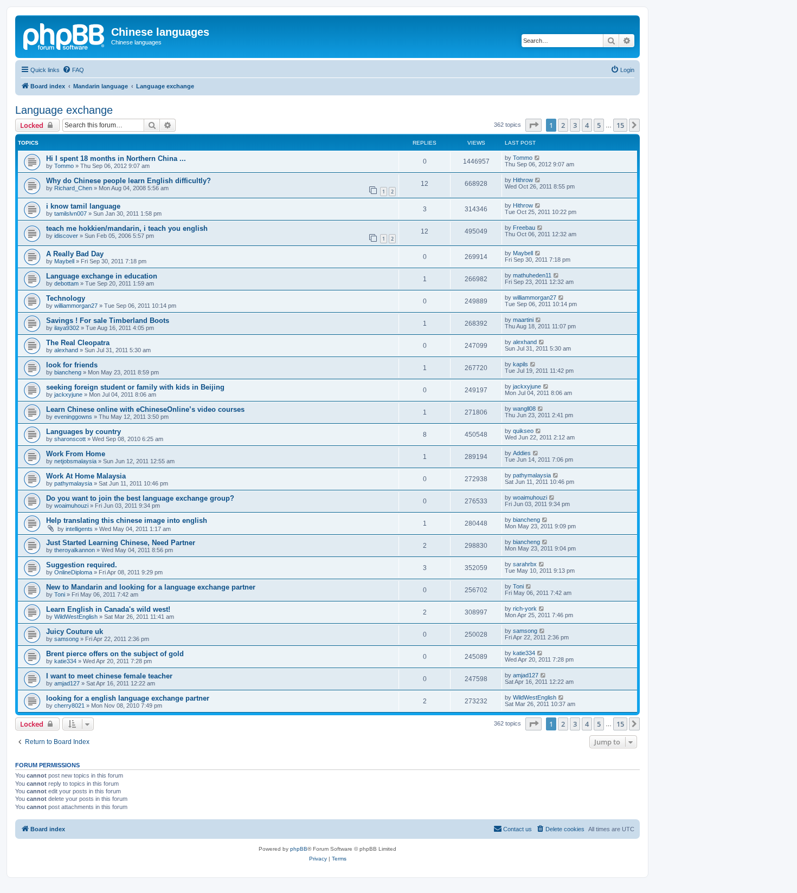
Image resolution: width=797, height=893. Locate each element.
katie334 (65, 661)
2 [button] (563, 125)
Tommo (64, 166)
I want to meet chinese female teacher (109, 676)
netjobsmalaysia (75, 461)
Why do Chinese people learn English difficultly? (128, 181)
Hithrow (523, 180)
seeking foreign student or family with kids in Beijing (135, 387)
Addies (522, 453)
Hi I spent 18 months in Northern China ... (116, 158)
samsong (66, 639)
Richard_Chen (73, 188)
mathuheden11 (532, 275)
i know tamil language (83, 206)
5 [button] (599, 125)
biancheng (67, 372)
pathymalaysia (73, 483)
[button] (533, 125)
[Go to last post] (537, 157)
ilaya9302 (66, 328)
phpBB (298, 849)
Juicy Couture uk (74, 631)
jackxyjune (68, 394)
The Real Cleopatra (78, 343)
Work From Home (75, 454)
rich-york (525, 608)
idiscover (66, 235)
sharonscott (70, 439)
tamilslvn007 (70, 213)
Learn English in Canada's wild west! (108, 609)
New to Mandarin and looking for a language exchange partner (150, 587)
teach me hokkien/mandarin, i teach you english (127, 228)
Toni (59, 594)
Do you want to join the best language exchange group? (140, 498)
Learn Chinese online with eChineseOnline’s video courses (145, 409)
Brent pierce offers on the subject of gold (115, 654)
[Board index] (64, 35)
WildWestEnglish (76, 616)
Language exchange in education (101, 276)
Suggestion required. (81, 565)
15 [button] (620, 125)
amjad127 (67, 683)
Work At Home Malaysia (86, 476)
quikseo (523, 431)
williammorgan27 (76, 305)
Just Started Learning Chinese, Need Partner (120, 543)
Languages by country (83, 432)
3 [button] (575, 125)
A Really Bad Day (75, 254)
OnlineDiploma (73, 572)
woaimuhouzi (71, 505)
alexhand (66, 350)
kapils (520, 364)
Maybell (64, 261)
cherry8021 (69, 705)
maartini (523, 319)
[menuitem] (73, 69)
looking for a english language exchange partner (127, 698)
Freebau (524, 227)
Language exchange (64, 110)
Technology (65, 298)
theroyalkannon (74, 550)
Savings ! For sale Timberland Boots (107, 320)
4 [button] (587, 125)
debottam (66, 283)
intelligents (79, 529)
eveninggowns (73, 416)
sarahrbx (525, 564)
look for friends (72, 365)
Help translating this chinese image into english (126, 520)
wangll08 (524, 408)
